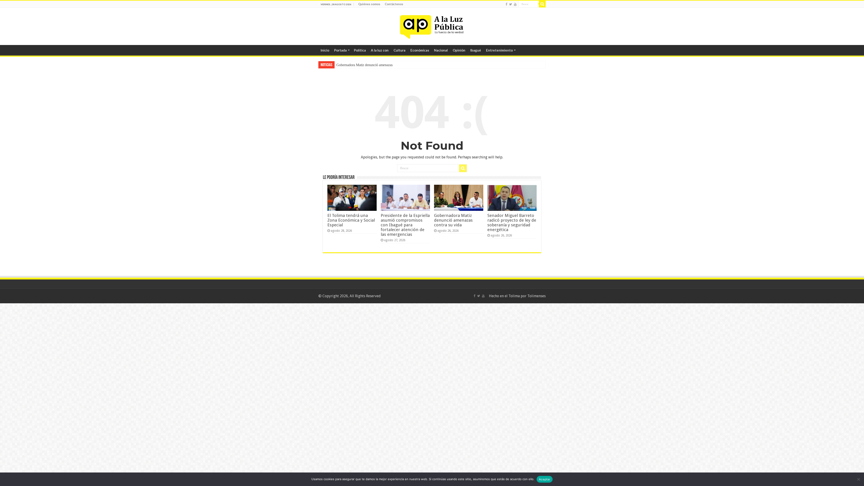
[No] (858, 479)
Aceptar (544, 479)
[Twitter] (511, 4)
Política (360, 50)
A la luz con (380, 50)
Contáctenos (394, 4)
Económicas (419, 50)
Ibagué (475, 50)
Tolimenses (536, 296)
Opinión (459, 50)
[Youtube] (515, 4)
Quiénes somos (369, 4)
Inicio (325, 50)
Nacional (441, 50)
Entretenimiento (499, 50)
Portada (340, 50)
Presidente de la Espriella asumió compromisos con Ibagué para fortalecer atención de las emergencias (405, 225)
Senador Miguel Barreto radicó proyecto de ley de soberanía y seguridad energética (511, 222)
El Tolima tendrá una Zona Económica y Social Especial (351, 220)
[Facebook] (506, 4)
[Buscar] (542, 4)
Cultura (399, 50)
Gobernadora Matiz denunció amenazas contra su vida (453, 220)
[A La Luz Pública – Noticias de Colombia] (432, 25)
